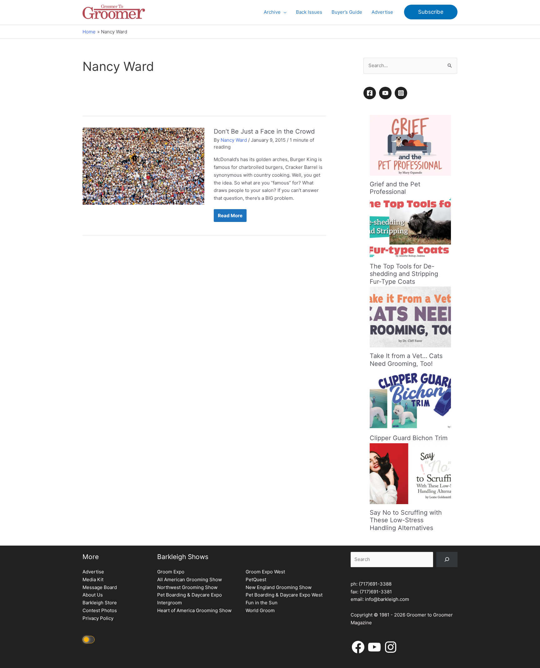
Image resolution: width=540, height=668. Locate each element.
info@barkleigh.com (387, 599)
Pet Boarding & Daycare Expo (189, 595)
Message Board (99, 587)
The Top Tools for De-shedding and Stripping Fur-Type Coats (404, 274)
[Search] (447, 559)
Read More (230, 217)
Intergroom (169, 603)
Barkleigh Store (99, 603)
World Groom (260, 610)
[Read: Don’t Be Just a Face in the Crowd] (143, 166)
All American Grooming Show (189, 579)
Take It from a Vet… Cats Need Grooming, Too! (406, 359)
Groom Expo (170, 572)
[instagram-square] (402, 93)
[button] (284, 12)
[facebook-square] (370, 93)
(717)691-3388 (375, 584)
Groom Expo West (265, 572)
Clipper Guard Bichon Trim (409, 438)
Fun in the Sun (262, 603)
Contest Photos (99, 610)
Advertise (93, 572)
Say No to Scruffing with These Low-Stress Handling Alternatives (406, 520)
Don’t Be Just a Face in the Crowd (264, 131)
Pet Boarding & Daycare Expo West (284, 595)
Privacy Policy (97, 618)
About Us (92, 595)
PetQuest (256, 579)
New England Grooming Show (279, 587)
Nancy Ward (234, 140)
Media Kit (92, 579)
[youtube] (386, 93)
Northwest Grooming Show (187, 587)
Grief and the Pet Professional (395, 188)
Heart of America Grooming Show (194, 610)
